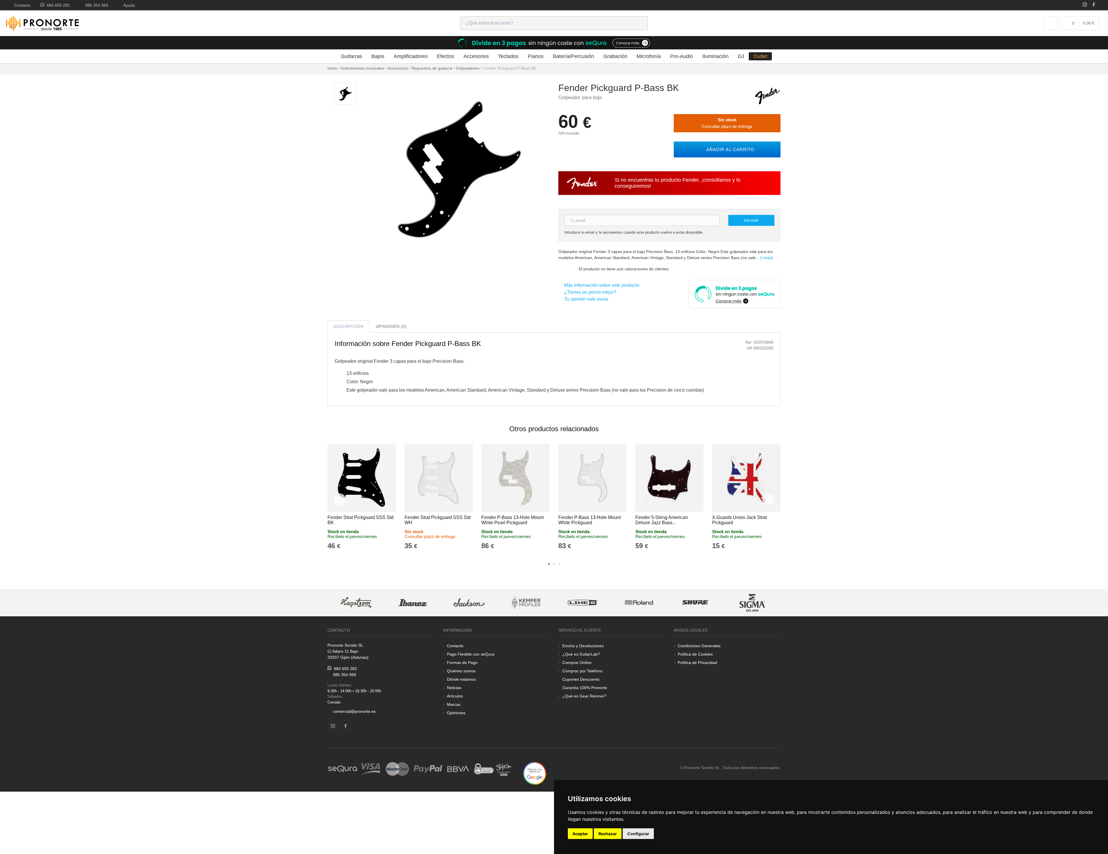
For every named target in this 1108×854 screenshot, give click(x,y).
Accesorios (476, 56)
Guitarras (351, 56)
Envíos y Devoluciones (583, 645)
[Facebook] (1094, 5)
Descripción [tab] (349, 326)
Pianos (536, 56)
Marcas (454, 704)
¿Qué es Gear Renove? (584, 696)
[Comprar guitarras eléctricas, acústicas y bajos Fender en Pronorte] (768, 95)
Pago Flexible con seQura (470, 654)
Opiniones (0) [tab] (391, 326)
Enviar (751, 221)
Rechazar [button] (607, 833)
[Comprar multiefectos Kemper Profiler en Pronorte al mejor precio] (472, 602)
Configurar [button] (638, 833)
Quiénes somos (461, 671)
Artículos (455, 696)
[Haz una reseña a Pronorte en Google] (534, 773)
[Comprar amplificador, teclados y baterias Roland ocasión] (585, 602)
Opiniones (456, 712)
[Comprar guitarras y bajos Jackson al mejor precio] (416, 602)
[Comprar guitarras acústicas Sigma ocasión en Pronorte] (699, 602)
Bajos (377, 56)
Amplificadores (411, 56)
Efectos (445, 56)
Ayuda (128, 5)
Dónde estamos (461, 679)
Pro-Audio (681, 56)
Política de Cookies (695, 654)
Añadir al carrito (729, 149)
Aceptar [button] (580, 833)
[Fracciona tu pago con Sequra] (734, 293)
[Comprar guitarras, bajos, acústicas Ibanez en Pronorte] (359, 602)
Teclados (508, 56)
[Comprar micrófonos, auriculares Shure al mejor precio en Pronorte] (642, 602)
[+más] (766, 257)
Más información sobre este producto (600, 285)
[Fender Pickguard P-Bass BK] (345, 94)
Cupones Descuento (581, 679)
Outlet (760, 56)
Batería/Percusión (573, 56)
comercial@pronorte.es (354, 711)
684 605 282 (57, 5)
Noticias (454, 687)
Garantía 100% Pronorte (584, 687)
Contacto (21, 5)
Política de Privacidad (697, 662)
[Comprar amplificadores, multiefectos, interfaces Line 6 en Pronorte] (529, 602)
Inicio (332, 68)
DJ (741, 56)
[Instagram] (1085, 5)
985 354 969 (95, 5)
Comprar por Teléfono (582, 671)
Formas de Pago (462, 662)
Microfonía (649, 56)
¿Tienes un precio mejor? (589, 292)
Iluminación (715, 56)
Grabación (615, 56)
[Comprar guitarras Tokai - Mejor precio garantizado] (755, 602)
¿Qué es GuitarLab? (581, 654)
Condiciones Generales (699, 645)
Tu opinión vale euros (585, 299)
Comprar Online (577, 662)
